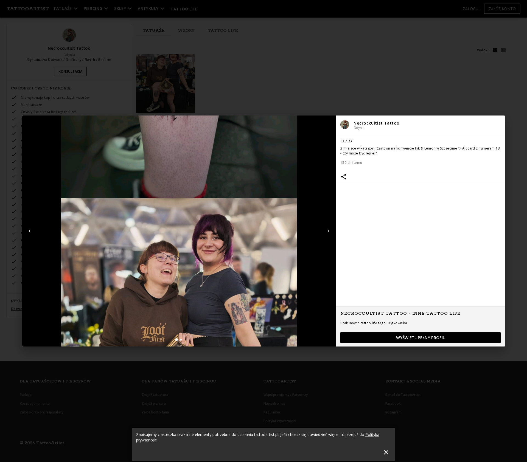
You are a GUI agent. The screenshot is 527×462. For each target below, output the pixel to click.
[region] (420, 240)
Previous (29, 231)
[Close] (386, 452)
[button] (420, 125)
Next (328, 231)
